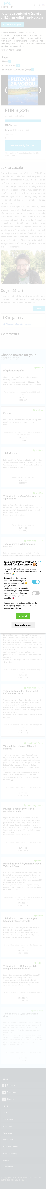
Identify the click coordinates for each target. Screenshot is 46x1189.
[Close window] (40, 561)
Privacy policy (9, 605)
